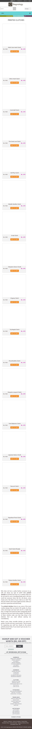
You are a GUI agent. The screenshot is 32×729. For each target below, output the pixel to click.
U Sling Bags (16, 672)
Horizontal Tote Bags (16, 693)
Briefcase (16, 705)
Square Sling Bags (16, 671)
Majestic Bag (16, 699)
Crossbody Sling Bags (16, 675)
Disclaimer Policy (5, 722)
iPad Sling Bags (16, 712)
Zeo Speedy (16, 665)
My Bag (27, 8)
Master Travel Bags (16, 701)
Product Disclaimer (13, 722)
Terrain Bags (16, 702)
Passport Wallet (16, 682)
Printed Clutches (16, 681)
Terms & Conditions (17, 721)
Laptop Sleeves (16, 713)
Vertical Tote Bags (16, 692)
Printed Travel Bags (16, 698)
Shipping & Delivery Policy (23, 722)
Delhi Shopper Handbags (16, 691)
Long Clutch (16, 686)
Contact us (19, 0)
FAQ (19, 724)
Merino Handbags (16, 659)
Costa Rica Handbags (16, 663)
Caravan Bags (16, 666)
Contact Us (10, 721)
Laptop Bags (16, 709)
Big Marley (16, 661)
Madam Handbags (16, 662)
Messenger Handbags (16, 676)
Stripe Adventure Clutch (16, 683)
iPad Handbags (16, 711)
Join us (25, 0)
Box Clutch (16, 685)
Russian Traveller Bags (16, 703)
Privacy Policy (24, 721)
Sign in (30, 0)
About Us (5, 721)
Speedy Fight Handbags (16, 658)
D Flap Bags (16, 673)
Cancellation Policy (14, 724)
